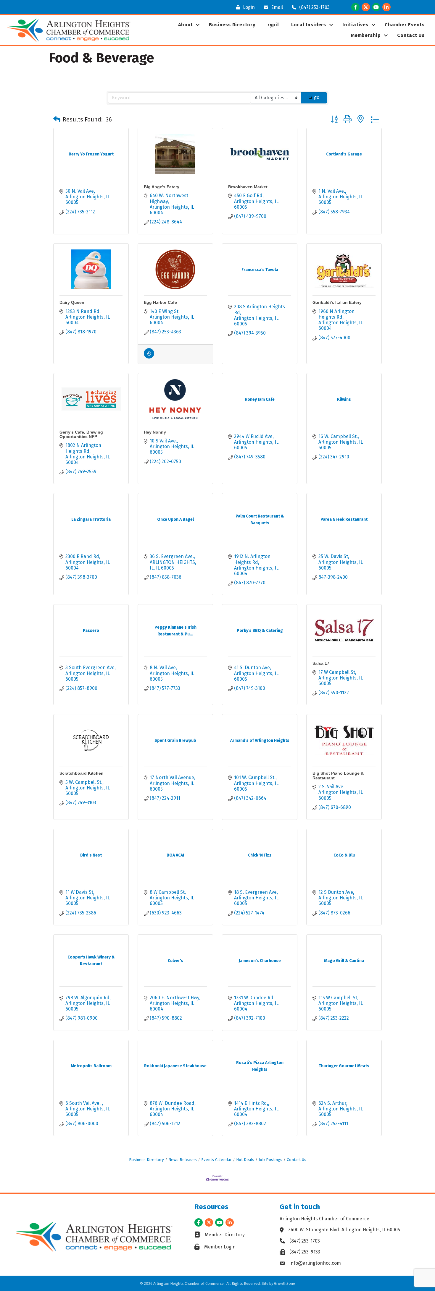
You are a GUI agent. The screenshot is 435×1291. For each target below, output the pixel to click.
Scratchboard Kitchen (81, 773)
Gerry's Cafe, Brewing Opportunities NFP (81, 434)
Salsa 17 (320, 663)
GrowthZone (284, 1283)
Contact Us (411, 35)
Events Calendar (216, 1159)
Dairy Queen (71, 302)
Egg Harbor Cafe (160, 302)
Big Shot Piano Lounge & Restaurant (338, 775)
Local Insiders (308, 24)
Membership (366, 35)
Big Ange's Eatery (161, 186)
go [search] (316, 97)
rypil (273, 24)
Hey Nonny (155, 432)
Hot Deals (245, 1159)
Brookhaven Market (248, 186)
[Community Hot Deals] (149, 357)
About (185, 24)
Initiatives (355, 24)
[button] (56, 119)
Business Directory (232, 24)
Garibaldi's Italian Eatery (337, 302)
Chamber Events (405, 24)
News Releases (182, 1159)
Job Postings (270, 1159)
